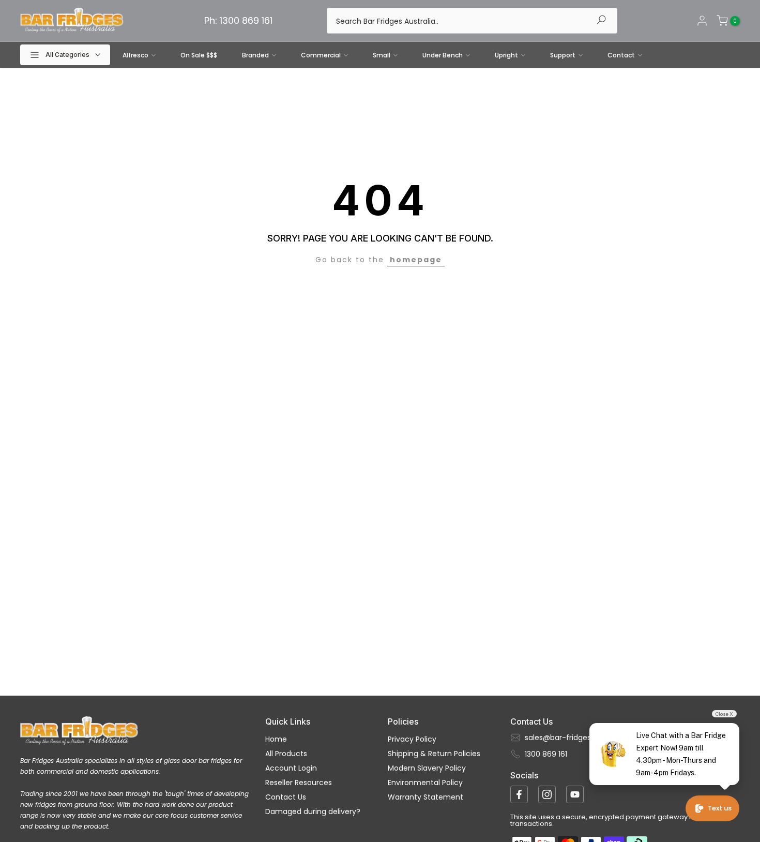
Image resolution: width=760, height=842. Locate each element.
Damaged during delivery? (312, 811)
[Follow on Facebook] (519, 794)
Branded (255, 55)
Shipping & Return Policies (434, 753)
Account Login (291, 768)
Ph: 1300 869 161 (238, 20)
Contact (621, 55)
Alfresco (135, 55)
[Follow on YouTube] (575, 794)
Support (562, 55)
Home (276, 739)
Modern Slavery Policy (427, 768)
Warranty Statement (425, 797)
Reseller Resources (298, 782)
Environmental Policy (425, 782)
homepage (416, 259)
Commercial (321, 55)
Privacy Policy (412, 739)
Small (381, 55)
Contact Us (285, 797)
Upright (506, 55)
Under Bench (442, 55)
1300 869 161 (546, 754)
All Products (286, 753)
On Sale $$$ (198, 55)
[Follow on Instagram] (547, 794)
